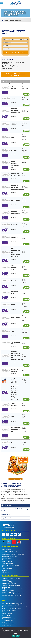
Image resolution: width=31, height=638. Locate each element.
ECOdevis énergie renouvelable (10, 605)
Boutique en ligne (7, 613)
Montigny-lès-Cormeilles (25, 318)
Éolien (4, 560)
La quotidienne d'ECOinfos (9, 624)
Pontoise (24, 292)
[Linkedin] (11, 534)
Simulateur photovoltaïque (9, 551)
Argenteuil (25, 87)
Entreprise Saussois (15, 370)
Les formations (6, 612)
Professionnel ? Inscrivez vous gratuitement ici (15, 74)
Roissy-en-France (24, 124)
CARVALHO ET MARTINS (15, 174)
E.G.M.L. (14, 281)
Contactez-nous (6, 626)
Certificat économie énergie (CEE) (11, 594)
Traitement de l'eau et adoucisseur (11, 585)
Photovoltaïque (6, 549)
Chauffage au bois (7, 568)
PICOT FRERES (14, 162)
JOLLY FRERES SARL (14, 268)
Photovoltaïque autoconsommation (11, 553)
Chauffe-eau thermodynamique (10, 565)
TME (12, 331)
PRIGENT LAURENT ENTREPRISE (15, 111)
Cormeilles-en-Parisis (25, 331)
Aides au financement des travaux (11, 608)
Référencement (6, 617)
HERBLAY (24, 404)
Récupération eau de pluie (9, 583)
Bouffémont (25, 187)
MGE (12, 443)
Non (18, 635)
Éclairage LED (6, 587)
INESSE (13, 99)
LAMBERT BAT (14, 293)
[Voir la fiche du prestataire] (6, 87)
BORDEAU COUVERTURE (15, 212)
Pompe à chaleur (7, 561)
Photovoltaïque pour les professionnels (13, 554)
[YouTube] (15, 534)
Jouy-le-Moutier (24, 200)
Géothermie (5, 572)
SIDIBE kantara (15, 344)
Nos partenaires (5, 514)
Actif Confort (14, 380)
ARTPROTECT (15, 200)
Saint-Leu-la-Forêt (24, 237)
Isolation (4, 570)
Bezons (24, 355)
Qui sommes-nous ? (7, 620)
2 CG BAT (14, 225)
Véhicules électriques (8, 590)
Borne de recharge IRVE (8, 558)
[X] (7, 534)
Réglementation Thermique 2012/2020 (13, 592)
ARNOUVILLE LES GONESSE (25, 429)
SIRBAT (14, 124)
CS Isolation (15, 342)
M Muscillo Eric (14, 382)
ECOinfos (15, 3)
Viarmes (24, 370)
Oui (14, 635)
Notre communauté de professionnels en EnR (14, 607)
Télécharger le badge (15, 479)
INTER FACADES (14, 404)
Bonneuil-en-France (24, 281)
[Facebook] (3, 534)
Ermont (24, 162)
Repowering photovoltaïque (9, 556)
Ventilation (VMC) (7, 582)
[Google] (19, 534)
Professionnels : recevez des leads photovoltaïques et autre (15, 509)
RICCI (13, 305)
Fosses (23, 174)
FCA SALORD (15, 318)
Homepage (2, 20)
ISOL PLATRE (14, 87)
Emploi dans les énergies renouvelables (13, 603)
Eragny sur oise (24, 380)
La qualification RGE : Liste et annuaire (11, 518)
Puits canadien (6, 580)
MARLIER (14, 150)
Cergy (23, 252)
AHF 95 (13, 416)
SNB (12, 137)
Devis (27, 94)
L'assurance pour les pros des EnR (11, 595)
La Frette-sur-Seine (24, 268)
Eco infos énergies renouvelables (8, 525)
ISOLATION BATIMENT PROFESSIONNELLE (15, 187)
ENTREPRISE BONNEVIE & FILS (15, 429)
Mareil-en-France (24, 224)
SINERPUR (14, 237)
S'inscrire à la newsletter (9, 619)
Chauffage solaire (7, 567)
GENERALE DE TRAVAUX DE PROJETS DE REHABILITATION (15, 355)
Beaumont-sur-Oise (25, 150)
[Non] (29, 632)
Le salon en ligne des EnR (9, 610)
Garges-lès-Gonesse (24, 137)
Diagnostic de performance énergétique (13, 589)
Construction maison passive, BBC (11, 578)
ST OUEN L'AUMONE (24, 416)
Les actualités (6, 622)
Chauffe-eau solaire (7, 563)
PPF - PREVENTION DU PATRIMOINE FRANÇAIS (15, 252)
